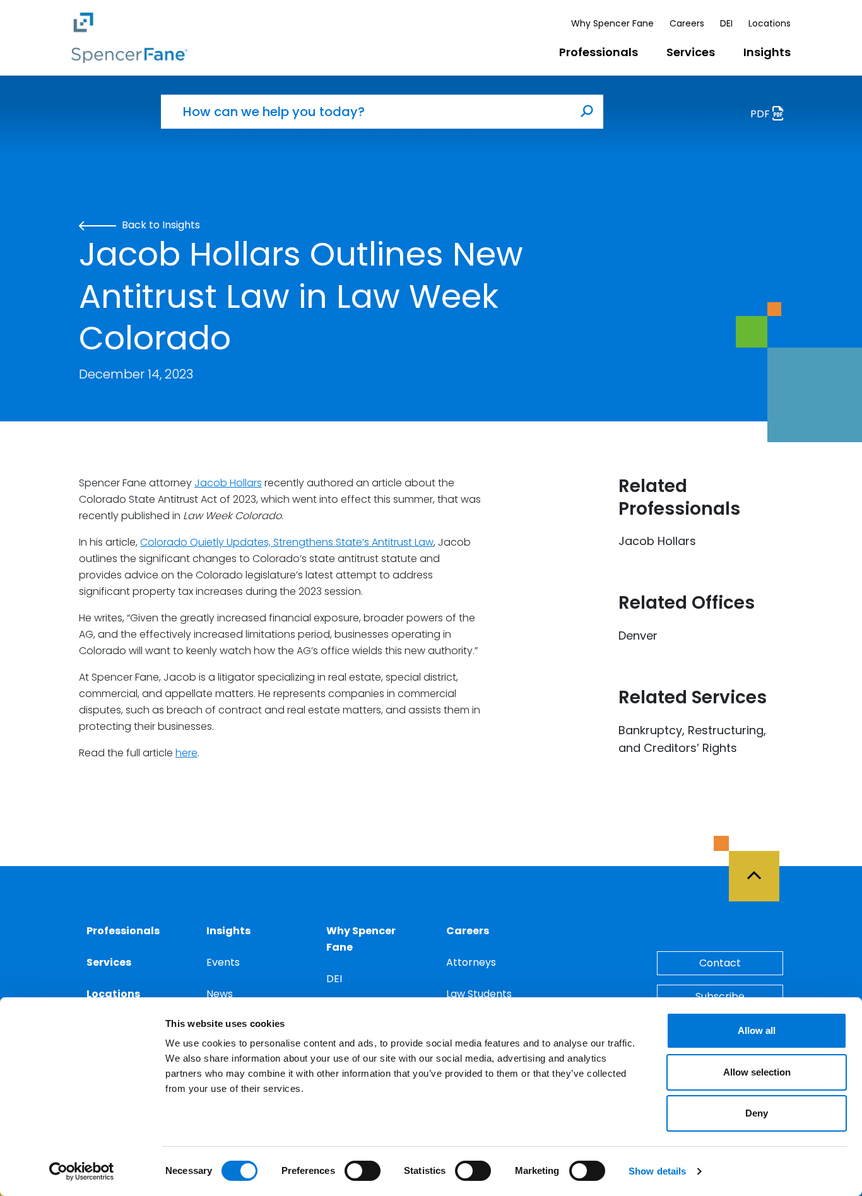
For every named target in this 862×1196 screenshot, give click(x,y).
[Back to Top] (760, 868)
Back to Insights (159, 225)
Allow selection (757, 1072)
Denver (638, 635)
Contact (720, 963)
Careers (687, 23)
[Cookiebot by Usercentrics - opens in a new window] (82, 1171)
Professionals (598, 52)
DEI (726, 23)
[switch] (363, 1171)
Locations (769, 23)
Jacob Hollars (228, 483)
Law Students (479, 994)
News (219, 994)
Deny (756, 1113)
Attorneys (471, 962)
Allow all (757, 1030)
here (186, 753)
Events (223, 962)
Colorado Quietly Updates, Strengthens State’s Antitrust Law (287, 542)
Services (690, 52)
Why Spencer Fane (612, 23)
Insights (767, 52)
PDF (761, 114)
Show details (657, 1171)
